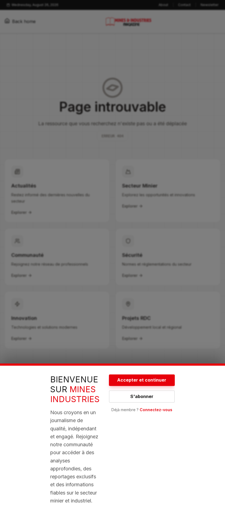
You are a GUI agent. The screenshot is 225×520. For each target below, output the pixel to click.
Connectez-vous (156, 409)
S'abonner (141, 396)
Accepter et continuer (141, 380)
